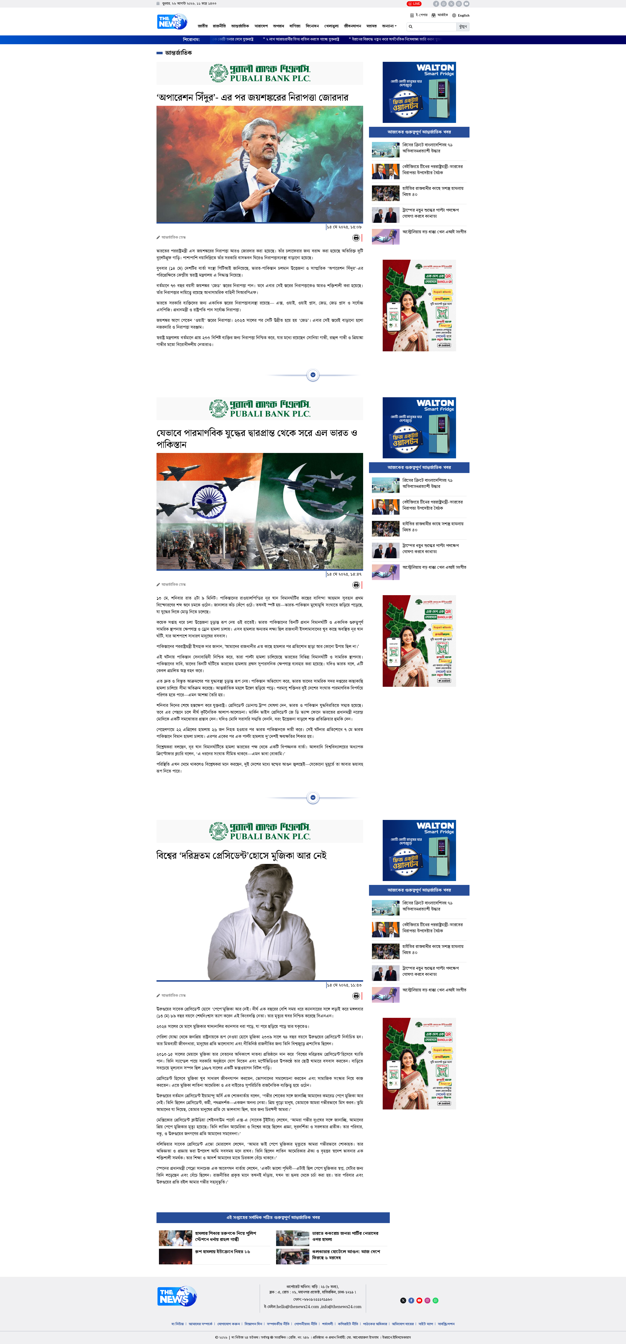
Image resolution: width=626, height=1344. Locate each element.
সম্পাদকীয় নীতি (278, 1324)
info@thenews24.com (341, 1307)
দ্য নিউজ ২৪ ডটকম (245, 1338)
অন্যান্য (388, 26)
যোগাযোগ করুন (228, 1324)
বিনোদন (312, 26)
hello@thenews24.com (298, 1307)
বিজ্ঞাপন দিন (253, 1324)
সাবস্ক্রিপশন (446, 1324)
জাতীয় (203, 26)
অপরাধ (278, 26)
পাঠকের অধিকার (375, 1324)
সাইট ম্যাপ (426, 1324)
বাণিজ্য (295, 26)
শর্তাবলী (327, 1324)
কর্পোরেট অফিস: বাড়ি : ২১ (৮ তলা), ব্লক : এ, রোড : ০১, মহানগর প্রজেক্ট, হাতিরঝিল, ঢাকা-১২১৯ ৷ (312, 1289)
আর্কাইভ (442, 15)
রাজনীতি (219, 26)
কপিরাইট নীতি (348, 1324)
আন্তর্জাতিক (240, 26)
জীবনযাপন (352, 26)
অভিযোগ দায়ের (403, 1324)
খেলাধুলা (331, 26)
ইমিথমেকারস (402, 1338)
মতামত (372, 26)
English (464, 15)
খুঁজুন (463, 27)
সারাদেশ (261, 26)
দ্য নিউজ (178, 1324)
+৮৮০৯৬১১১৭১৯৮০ (317, 1300)
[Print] (356, 238)
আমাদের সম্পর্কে (200, 1324)
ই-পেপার (421, 15)
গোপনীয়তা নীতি (305, 1324)
